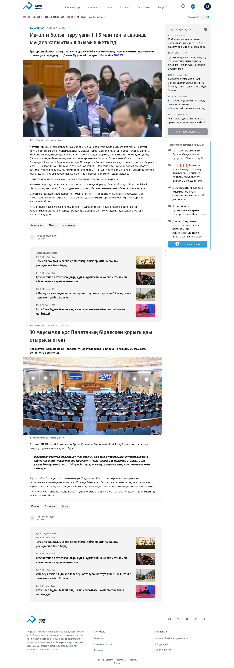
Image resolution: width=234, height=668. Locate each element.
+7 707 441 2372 (164, 650)
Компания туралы (102, 644)
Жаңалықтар (72, 7)
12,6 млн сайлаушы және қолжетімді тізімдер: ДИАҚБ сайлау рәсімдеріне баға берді (187, 43)
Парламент (51, 506)
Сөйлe (108, 7)
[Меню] (207, 6)
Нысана (92, 7)
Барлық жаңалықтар (187, 131)
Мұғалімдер (69, 225)
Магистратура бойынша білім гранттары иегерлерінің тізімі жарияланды (186, 122)
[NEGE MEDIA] (32, 6)
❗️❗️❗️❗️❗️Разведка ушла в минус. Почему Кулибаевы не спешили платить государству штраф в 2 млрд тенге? (187, 173)
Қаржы (124, 7)
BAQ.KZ (118, 55)
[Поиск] (183, 6)
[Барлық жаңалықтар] (206, 29)
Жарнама (98, 650)
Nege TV (163, 7)
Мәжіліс (53, 225)
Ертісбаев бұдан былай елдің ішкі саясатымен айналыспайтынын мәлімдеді (186, 104)
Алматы (192, 17)
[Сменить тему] (195, 6)
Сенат (65, 506)
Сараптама (143, 7)
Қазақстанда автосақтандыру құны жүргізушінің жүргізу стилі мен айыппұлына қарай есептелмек (187, 63)
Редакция (98, 638)
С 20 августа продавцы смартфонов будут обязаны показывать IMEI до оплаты (188, 193)
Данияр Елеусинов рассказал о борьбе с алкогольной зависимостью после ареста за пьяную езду (187, 229)
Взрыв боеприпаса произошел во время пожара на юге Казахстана (189, 210)
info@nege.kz (162, 644)
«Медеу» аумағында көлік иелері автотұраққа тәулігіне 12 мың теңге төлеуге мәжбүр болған (187, 84)
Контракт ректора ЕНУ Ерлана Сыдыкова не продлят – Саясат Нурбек (188, 154)
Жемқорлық (37, 225)
